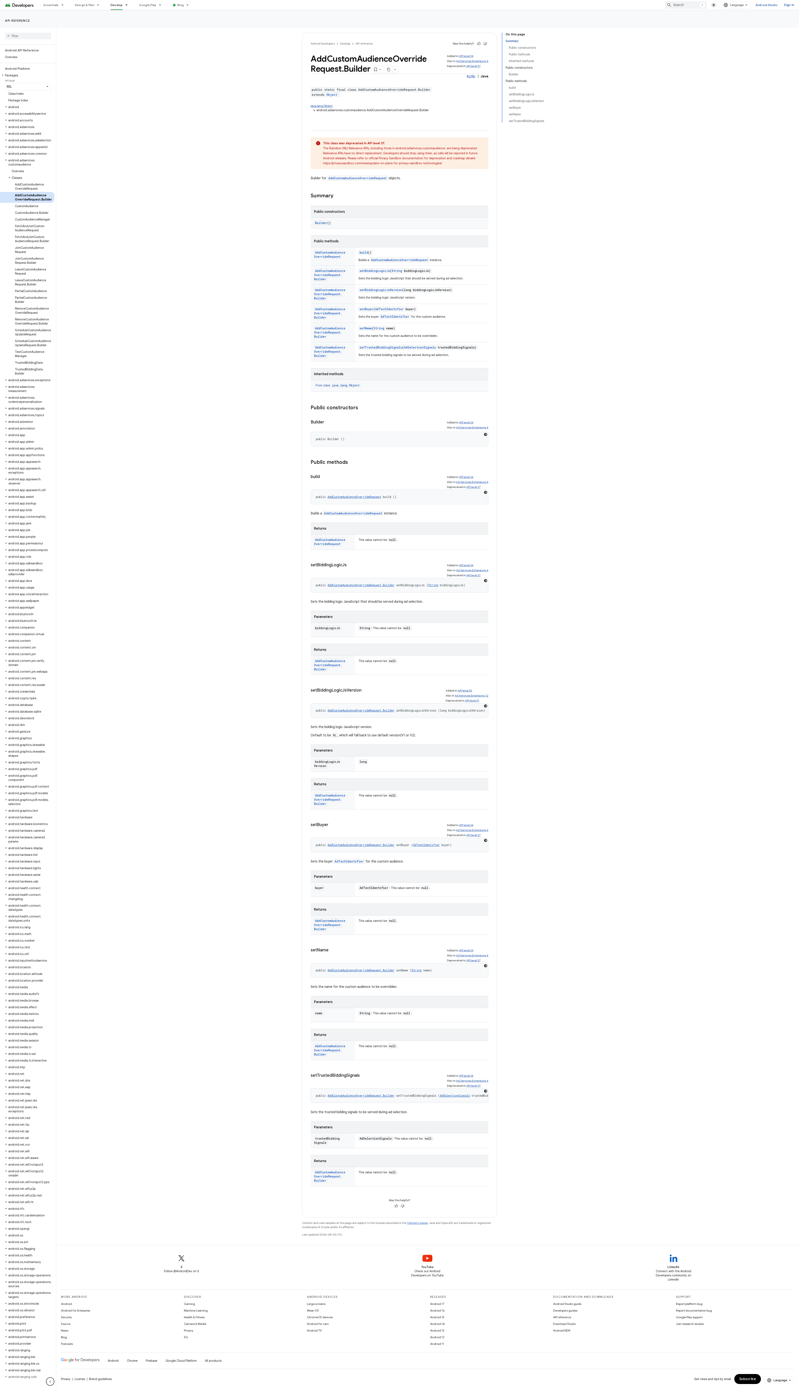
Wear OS (313, 1310)
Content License (417, 1223)
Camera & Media (195, 1324)
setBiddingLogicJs (375, 271)
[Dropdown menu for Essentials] (64, 5)
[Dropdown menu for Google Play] (161, 5)
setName (366, 328)
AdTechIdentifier (389, 309)
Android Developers (323, 43)
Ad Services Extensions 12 (471, 695)
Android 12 (437, 1337)
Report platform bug (689, 1304)
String (397, 271)
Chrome (132, 1361)
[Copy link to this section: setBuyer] (332, 825)
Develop (116, 5)
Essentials (51, 5)
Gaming (189, 1304)
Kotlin (471, 76)
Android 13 (437, 1330)
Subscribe (747, 1379)
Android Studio (767, 5)
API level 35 (465, 690)
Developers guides (565, 1310)
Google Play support (689, 1317)
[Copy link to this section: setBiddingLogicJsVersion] (365, 690)
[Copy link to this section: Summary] (337, 196)
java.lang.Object (322, 106)
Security (66, 1317)
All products (213, 1361)
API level (10, 80)
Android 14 (437, 1324)
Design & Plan (84, 5)
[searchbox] (28, 36)
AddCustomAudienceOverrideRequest (357, 178)
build (364, 252)
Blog (180, 5)
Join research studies (690, 1324)
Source (65, 1324)
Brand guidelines (100, 1379)
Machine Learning (196, 1310)
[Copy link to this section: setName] (333, 950)
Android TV (314, 1330)
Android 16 (437, 1310)
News (64, 1330)
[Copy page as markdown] (388, 69)
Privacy (188, 1330)
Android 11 (437, 1344)
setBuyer (366, 309)
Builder (321, 223)
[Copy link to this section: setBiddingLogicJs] (351, 565)
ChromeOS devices (320, 1317)
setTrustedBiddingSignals (381, 347)
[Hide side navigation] (50, 1381)
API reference (17, 20)
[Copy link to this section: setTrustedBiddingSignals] (364, 1075)
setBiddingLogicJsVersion (381, 290)
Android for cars (318, 1324)
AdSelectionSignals (420, 347)
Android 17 (437, 1304)
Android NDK (561, 1330)
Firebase (151, 1361)
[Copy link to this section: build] (324, 476)
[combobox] (686, 5)
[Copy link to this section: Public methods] (352, 462)
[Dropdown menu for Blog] (189, 5)
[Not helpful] (485, 44)
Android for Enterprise (75, 1310)
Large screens (316, 1304)
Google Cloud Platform (181, 1361)
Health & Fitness (194, 1317)
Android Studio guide (567, 1304)
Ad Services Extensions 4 (472, 61)
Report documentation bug (694, 1310)
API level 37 (473, 66)
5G (186, 1337)
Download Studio (564, 1324)
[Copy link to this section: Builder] (328, 422)
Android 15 (437, 1317)
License (80, 1379)
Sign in (789, 5)
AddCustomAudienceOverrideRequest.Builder (329, 275)
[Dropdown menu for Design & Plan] (99, 5)
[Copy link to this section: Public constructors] (362, 408)
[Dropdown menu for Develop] (128, 5)
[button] (27, 75)
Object (331, 95)
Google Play (147, 5)
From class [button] (338, 385)
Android (66, 1304)
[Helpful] (479, 44)
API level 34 (466, 56)
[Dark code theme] (485, 434)
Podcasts (67, 1344)
